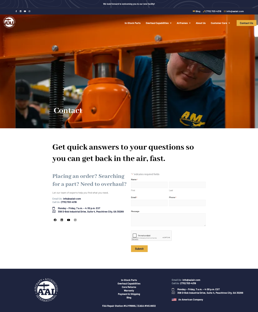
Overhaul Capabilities (157, 23)
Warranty (129, 290)
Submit (139, 248)
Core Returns (129, 287)
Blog (129, 297)
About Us (201, 23)
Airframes (182, 23)
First (133, 190)
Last (171, 190)
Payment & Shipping (129, 293)
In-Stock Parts (133, 23)
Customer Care (219, 23)
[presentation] (151, 236)
